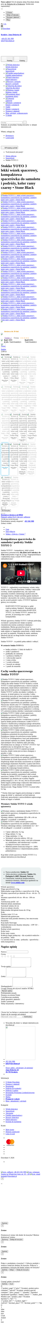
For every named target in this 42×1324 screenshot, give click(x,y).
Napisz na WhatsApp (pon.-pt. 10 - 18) (15, 1174)
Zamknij (4, 1223)
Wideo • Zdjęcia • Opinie (15, 534)
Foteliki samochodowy (14, 1115)
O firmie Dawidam (12, 1082)
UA (5, 24)
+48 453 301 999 (20, 1172)
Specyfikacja (10, 532)
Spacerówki (10, 1111)
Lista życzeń (10, 1134)
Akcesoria (9, 1113)
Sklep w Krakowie (13, 15)
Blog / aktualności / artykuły (16, 1101)
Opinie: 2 (8, 338)
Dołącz (12, 1270)
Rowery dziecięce (12, 1117)
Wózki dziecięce (12, 1109)
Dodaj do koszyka (16, 1239)
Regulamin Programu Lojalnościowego (20, 1093)
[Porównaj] (4, 513)
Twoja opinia (6, 966)
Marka (8, 1097)
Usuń (11, 1284)
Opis (7, 529)
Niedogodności (6, 986)
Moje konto (10, 1130)
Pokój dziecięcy (11, 1120)
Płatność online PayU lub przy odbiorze (15, 517)
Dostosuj (5, 1239)
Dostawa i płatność (13, 17)
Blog (8, 20)
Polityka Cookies (12, 1090)
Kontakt (9, 1095)
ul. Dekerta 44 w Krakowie (15, 4)
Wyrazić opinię (7, 991)
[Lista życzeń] (2, 513)
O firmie (9, 12)
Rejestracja (10, 136)
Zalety (3, 976)
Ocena (3, 954)
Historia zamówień (12, 1132)
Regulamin (10, 1086)
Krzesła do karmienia (13, 1122)
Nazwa (3, 952)
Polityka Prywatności (13, 1088)
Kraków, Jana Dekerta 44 (11, 35)
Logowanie (10, 138)
